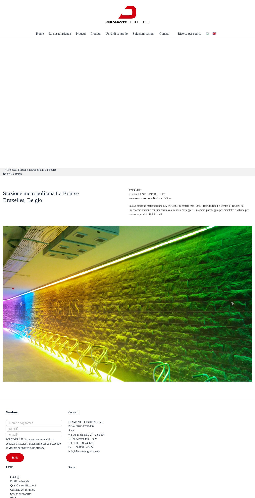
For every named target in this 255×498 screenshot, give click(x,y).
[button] (21, 304)
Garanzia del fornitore (22, 489)
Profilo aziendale (19, 481)
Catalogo (15, 477)
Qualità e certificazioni (23, 485)
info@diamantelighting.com (84, 451)
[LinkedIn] (88, 477)
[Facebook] (70, 477)
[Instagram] (82, 477)
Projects (12, 169)
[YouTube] (76, 477)
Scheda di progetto (20, 493)
